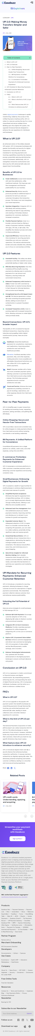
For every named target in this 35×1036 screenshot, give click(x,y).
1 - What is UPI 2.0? (11, 62)
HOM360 (25, 927)
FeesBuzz (14, 914)
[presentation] (25, 816)
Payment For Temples (13, 927)
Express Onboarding (24, 923)
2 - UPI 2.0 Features (11, 64)
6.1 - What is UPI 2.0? (15, 97)
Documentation (6, 953)
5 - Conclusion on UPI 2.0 (12, 92)
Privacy (24, 993)
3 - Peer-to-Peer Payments (13, 67)
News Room (13, 970)
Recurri (3, 920)
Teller (3, 916)
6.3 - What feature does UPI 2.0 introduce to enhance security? (18, 106)
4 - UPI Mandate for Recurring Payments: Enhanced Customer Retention (18, 88)
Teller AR (9, 916)
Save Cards (18, 932)
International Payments (8, 929)
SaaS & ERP (14, 960)
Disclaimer (20, 972)
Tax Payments (27, 918)
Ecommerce (5, 960)
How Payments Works (13, 993)
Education (24, 960)
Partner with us (6, 940)
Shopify (22, 916)
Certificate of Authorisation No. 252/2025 (14, 897)
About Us (4, 970)
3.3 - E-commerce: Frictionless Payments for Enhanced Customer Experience (19, 82)
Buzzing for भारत (6, 1002)
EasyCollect (5, 914)
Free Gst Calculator (7, 983)
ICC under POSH (6, 974)
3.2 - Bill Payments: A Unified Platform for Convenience (17, 76)
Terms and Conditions (17, 991)
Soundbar (27, 920)
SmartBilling (29, 914)
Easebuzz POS (5, 923)
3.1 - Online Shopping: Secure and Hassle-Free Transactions (18, 71)
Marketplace (5, 962)
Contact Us (4, 991)
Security (12, 972)
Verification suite (16, 925)
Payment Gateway (18, 909)
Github (15, 953)
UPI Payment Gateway (15, 920)
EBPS (14, 923)
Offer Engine (5, 925)
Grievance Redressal (7, 995)
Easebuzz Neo (5, 909)
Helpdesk (4, 972)
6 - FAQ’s (7, 94)
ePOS (16, 916)
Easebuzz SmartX (15, 918)
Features (23, 953)
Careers (30, 970)
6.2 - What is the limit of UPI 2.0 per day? (19, 101)
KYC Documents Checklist (9, 946)
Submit (29, 1013)
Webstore (30, 912)
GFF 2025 (22, 970)
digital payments (12, 114)
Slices (23, 912)
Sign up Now (17, 839)
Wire (7, 912)
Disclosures (29, 972)
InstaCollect (15, 912)
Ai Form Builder (23, 929)
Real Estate (14, 962)
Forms (21, 914)
